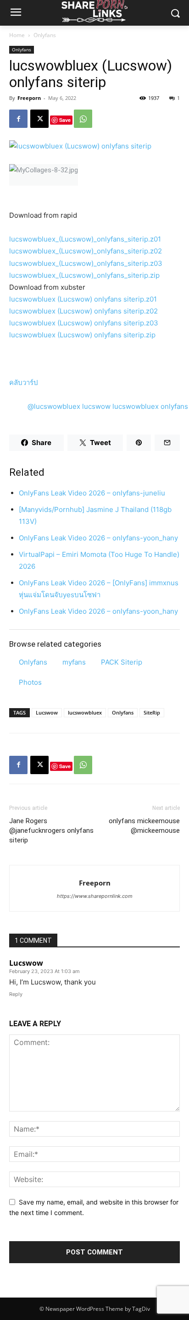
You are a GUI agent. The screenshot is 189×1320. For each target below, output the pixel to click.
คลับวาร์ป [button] (23, 382)
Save (65, 119)
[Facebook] (18, 119)
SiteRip (152, 712)
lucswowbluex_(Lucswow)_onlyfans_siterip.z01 (85, 239)
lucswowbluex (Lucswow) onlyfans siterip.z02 (83, 311)
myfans (74, 662)
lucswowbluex (135, 406)
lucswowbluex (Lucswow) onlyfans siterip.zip (82, 334)
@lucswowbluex (54, 406)
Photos (30, 682)
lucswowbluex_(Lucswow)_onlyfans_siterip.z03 (85, 263)
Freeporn (29, 97)
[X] (39, 119)
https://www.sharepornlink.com (95, 896)
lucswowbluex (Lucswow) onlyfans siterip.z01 (83, 299)
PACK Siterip (121, 662)
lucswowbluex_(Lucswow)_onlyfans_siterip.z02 (85, 251)
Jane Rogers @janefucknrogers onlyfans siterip (51, 830)
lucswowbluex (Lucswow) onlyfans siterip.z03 (83, 323)
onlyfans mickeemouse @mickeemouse (144, 826)
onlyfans (174, 406)
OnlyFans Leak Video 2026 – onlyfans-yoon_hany (98, 538)
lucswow (96, 406)
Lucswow (47, 712)
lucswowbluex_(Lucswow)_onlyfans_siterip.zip (84, 275)
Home (17, 35)
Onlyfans (44, 35)
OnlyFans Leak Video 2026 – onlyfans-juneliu (92, 493)
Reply (15, 994)
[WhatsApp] (83, 119)
